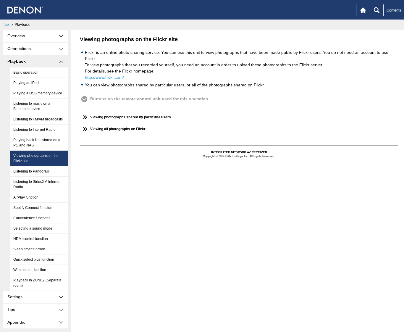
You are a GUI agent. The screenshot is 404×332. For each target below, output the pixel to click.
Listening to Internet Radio (34, 130)
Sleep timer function (29, 249)
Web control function (29, 270)
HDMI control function (30, 239)
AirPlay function (25, 197)
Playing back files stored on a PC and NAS (36, 142)
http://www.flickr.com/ (104, 77)
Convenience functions (31, 218)
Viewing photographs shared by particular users (130, 117)
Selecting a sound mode (32, 228)
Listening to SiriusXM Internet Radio (36, 184)
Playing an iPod (26, 83)
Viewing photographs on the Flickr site (36, 158)
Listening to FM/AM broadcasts (38, 119)
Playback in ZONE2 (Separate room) (37, 283)
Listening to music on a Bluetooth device (31, 106)
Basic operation (25, 72)
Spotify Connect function (32, 208)
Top (6, 24)
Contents (394, 10)
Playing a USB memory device (37, 93)
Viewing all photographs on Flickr (118, 129)
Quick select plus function (33, 259)
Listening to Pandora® (31, 171)
